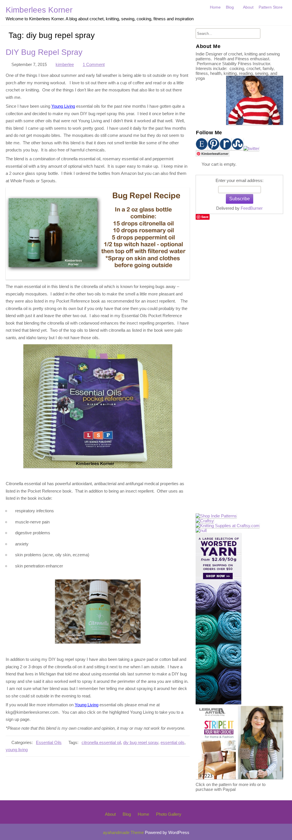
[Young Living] (201, 530)
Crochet (234, 19)
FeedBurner (252, 208)
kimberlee (65, 64)
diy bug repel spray (140, 742)
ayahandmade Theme (124, 832)
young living (17, 749)
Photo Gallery (168, 814)
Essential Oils (49, 742)
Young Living (63, 106)
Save (204, 217)
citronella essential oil (101, 742)
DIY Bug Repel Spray (44, 52)
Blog (230, 7)
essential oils (172, 742)
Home (215, 7)
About (248, 7)
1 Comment (94, 64)
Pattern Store (271, 7)
